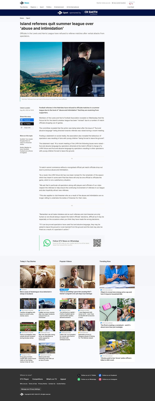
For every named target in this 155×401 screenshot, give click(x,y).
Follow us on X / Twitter (88, 375)
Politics (48, 7)
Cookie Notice (61, 383)
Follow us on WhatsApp (88, 379)
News (22, 18)
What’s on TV (51, 379)
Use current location (120, 3)
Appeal (63, 379)
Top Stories (24, 7)
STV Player (24, 379)
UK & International (73, 7)
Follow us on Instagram (110, 379)
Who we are (23, 383)
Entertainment (59, 7)
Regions (33, 7)
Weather (99, 3)
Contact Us (52, 383)
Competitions (37, 379)
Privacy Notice (42, 383)
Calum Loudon (25, 108)
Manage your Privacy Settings (30, 389)
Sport (42, 7)
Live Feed (131, 7)
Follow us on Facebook (109, 375)
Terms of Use (33, 383)
